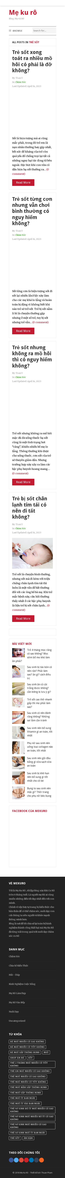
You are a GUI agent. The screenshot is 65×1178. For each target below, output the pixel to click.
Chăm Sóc (20, 82)
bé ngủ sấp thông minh (25, 1052)
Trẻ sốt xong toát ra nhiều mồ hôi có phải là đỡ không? (32, 61)
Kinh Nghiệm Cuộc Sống (22, 984)
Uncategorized (17, 1020)
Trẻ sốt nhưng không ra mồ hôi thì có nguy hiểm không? (32, 356)
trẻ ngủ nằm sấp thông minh (28, 1087)
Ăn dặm (28, 1138)
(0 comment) (40, 322)
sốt (30, 1058)
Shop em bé (17, 1058)
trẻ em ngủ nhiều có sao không (30, 1071)
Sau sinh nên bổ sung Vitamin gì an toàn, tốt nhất (39, 732)
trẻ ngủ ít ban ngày (22, 1098)
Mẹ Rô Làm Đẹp (17, 993)
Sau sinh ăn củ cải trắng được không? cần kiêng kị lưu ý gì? (39, 688)
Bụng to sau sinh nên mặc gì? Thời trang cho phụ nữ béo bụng (39, 792)
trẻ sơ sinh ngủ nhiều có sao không (28, 1125)
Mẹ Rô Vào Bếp (17, 1002)
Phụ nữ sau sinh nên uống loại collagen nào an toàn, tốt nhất (40, 747)
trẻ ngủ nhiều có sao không (28, 1076)
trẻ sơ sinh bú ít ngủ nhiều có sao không (31, 1110)
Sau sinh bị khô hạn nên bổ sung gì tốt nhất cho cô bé (38, 777)
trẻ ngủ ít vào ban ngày (25, 1103)
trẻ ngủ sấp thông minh (25, 1092)
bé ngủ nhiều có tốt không (27, 1047)
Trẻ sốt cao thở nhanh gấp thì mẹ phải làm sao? (39, 703)
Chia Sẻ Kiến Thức (18, 965)
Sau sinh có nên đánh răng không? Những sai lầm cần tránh (39, 716)
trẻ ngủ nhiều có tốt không (28, 1082)
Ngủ (46, 1052)
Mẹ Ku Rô (24, 1172)
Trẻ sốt (15, 1138)
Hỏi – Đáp (14, 974)
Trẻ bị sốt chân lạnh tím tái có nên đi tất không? (29, 508)
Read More (23, 182)
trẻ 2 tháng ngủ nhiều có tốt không (29, 1064)
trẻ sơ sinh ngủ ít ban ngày (27, 1132)
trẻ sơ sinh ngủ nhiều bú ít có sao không (31, 1118)
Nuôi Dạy (14, 1011)
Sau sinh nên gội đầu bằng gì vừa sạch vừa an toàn (39, 762)
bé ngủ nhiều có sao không (27, 1041)
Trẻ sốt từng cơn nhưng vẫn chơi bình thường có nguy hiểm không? (32, 211)
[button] (17, 30)
